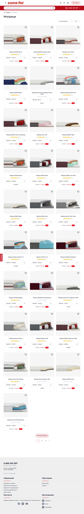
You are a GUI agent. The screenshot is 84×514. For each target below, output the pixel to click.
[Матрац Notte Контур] (16, 324)
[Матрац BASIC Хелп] (68, 364)
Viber (46, 504)
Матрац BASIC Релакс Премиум (15, 135)
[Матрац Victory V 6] (42, 242)
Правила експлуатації (10, 485)
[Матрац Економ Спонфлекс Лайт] (68, 283)
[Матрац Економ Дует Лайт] (42, 364)
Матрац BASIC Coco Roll (68, 175)
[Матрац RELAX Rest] (42, 161)
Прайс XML (45, 483)
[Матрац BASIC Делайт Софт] (42, 37)
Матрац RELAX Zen (42, 216)
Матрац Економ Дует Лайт (42, 379)
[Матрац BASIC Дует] (16, 202)
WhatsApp (48, 507)
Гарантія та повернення (11, 487)
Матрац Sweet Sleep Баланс (15, 420)
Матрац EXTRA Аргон (15, 52)
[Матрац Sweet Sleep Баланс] (16, 405)
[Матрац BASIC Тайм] (68, 120)
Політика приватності (10, 490)
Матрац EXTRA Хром (16, 175)
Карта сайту (7, 492)
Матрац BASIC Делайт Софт (42, 52)
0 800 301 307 (73, 8)
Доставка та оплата (9, 483)
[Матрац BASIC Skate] (16, 78)
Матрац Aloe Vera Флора (15, 379)
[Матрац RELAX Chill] (42, 324)
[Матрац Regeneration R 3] (16, 242)
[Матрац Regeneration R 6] (68, 78)
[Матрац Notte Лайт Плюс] (68, 202)
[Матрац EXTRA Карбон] (16, 283)
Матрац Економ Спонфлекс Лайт (68, 297)
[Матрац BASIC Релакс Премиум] (16, 120)
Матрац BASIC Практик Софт (68, 338)
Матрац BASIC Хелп (68, 379)
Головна (7, 12)
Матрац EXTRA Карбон (16, 297)
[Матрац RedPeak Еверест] (68, 242)
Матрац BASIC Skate (16, 92)
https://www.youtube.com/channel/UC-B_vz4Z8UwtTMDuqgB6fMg (27, 504)
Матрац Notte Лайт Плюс (68, 216)
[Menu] (6, 3)
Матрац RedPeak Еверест (68, 257)
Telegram (48, 500)
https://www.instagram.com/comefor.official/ (23, 504)
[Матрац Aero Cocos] (68, 37)
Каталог (44, 485)
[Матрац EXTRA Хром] (16, 161)
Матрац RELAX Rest (42, 175)
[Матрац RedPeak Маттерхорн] (42, 283)
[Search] (53, 8)
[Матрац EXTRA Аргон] (16, 37)
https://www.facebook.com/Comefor (19, 504)
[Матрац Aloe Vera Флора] (16, 364)
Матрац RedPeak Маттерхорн (42, 297)
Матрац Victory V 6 (42, 257)
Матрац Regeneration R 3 (15, 257)
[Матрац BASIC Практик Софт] (68, 324)
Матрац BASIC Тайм (68, 135)
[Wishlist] (25, 27)
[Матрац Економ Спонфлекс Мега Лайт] (42, 78)
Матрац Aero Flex (42, 135)
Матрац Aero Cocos (68, 52)
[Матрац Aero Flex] (42, 120)
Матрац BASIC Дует (16, 216)
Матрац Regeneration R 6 (68, 92)
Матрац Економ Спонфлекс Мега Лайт (42, 93)
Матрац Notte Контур (15, 338)
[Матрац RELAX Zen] (42, 202)
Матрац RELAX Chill (42, 338)
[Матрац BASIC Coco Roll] (68, 161)
